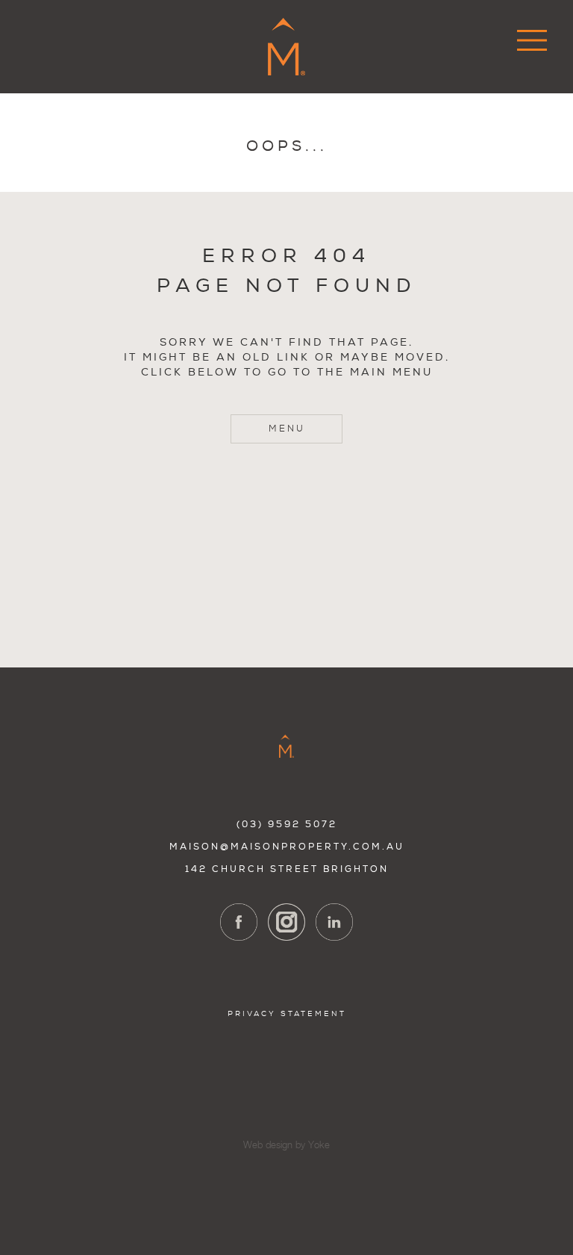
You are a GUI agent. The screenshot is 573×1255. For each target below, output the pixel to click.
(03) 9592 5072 (287, 824)
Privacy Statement (287, 1013)
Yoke (319, 1145)
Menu (287, 429)
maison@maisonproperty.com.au (286, 847)
